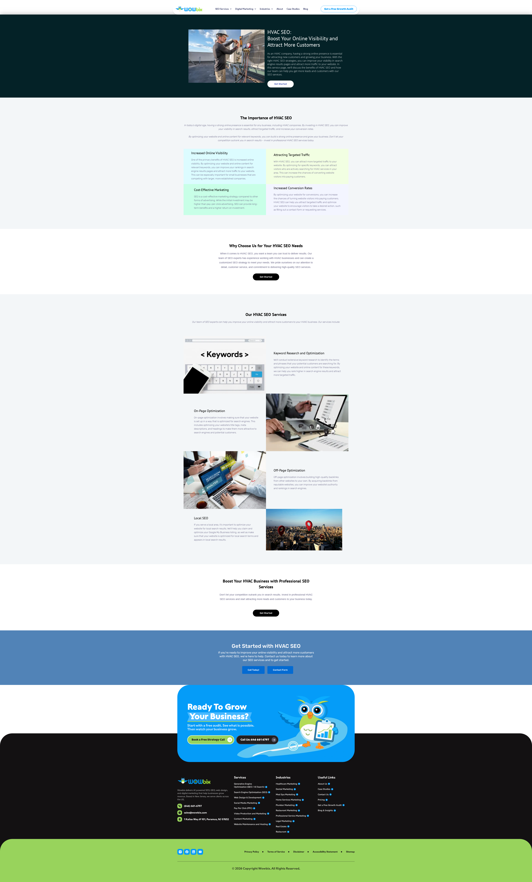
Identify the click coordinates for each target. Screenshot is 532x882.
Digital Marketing (244, 9)
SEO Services (222, 9)
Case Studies (293, 9)
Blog (305, 9)
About (280, 9)
